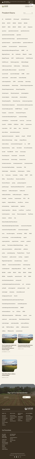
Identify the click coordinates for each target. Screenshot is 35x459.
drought (23, 136)
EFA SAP (29, 136)
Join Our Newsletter (29, 418)
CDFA (14, 81)
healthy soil (4, 190)
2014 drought (16, 19)
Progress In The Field (13, 416)
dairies (15, 128)
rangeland (26, 256)
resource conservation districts (14, 264)
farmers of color (22, 159)
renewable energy (18, 260)
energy (15, 140)
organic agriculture (6, 241)
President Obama (20, 253)
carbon (27, 73)
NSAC (30, 233)
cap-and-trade (5, 73)
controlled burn (5, 120)
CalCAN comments (20, 58)
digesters (17, 136)
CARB (23, 73)
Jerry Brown (20, 202)
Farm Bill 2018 (10, 151)
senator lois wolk (18, 276)
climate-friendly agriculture (7, 108)
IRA (28, 198)
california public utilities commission (9, 69)
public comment (13, 256)
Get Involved (27, 6)
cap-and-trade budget (14, 73)
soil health (4, 288)
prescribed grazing (11, 253)
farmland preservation (17, 163)
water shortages (5, 323)
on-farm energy (5, 237)
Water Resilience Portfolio (24, 319)
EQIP (29, 143)
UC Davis (18, 311)
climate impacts (5, 93)
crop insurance (29, 124)
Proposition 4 (4, 256)
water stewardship (15, 323)
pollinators (26, 249)
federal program (21, 171)
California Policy (20, 416)
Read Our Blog (28, 415)
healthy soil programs (13, 190)
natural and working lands (26, 225)
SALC (24, 268)
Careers (3, 423)
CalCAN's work (5, 62)
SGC (25, 276)
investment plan (18, 198)
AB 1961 (14, 23)
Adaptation (30, 27)
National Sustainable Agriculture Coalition (10, 225)
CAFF (12, 58)
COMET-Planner (18, 108)
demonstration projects (15, 132)
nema (3, 233)
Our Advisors (4, 419)
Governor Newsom (6, 182)
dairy (20, 128)
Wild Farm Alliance (10, 327)
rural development (5, 268)
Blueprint (24, 54)
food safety (15, 175)
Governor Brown (10, 179)
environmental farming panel (16, 143)
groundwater (29, 186)
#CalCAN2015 (8, 19)
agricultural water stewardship (8, 34)
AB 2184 (25, 23)
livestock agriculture (6, 210)
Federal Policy (20, 420)
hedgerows (26, 194)
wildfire (17, 327)
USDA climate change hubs (7, 315)
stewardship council (20, 292)
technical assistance (6, 311)
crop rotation (4, 128)
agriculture (19, 34)
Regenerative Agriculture (7, 260)
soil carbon (28, 284)
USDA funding (18, 315)
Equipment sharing (6, 147)
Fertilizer (28, 171)
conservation (11, 112)
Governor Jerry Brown (20, 179)
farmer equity (23, 151)
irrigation (4, 202)
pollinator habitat (17, 249)
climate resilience (23, 97)
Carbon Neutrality (22, 77)
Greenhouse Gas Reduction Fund (17, 186)
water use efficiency (25, 323)
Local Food (28, 210)
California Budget (24, 62)
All (2, 19)
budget (30, 54)
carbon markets (13, 77)
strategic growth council (7, 295)
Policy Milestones (4, 418)
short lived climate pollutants (7, 280)
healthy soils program (17, 194)
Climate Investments (15, 93)
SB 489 (29, 272)
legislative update (14, 206)
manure (13, 214)
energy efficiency (23, 140)
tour (13, 311)
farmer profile (22, 155)
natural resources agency (23, 229)
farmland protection (29, 163)
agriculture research (6, 42)
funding (21, 175)
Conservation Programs (21, 112)
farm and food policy (28, 147)
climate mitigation (5, 97)
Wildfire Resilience (5, 449)
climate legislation (24, 93)
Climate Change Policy (20, 89)
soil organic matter (21, 288)
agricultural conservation (13, 30)
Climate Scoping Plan (6, 101)
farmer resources (5, 159)
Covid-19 (4, 124)
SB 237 (14, 272)
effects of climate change (7, 140)
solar (28, 288)
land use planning (5, 206)
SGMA (29, 276)
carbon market (5, 77)
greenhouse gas (5, 186)
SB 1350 (3, 272)
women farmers (19, 331)
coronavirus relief (13, 120)
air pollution (4, 46)
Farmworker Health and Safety (8, 167)
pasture (3, 245)
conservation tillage (23, 116)
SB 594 (3, 276)
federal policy (13, 171)
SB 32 (19, 272)
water (30, 315)
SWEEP (22, 307)
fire (2, 175)
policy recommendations (7, 249)
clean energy (28, 81)
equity (13, 147)
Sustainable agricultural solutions (8, 303)
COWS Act (16, 124)
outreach (22, 241)
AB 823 (19, 27)
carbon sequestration (6, 81)
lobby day (14, 210)
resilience (4, 264)
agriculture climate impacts (22, 38)
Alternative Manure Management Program (10, 50)
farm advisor (19, 147)
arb (27, 50)
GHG (31, 175)
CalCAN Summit (29, 58)
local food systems (6, 214)
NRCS (25, 233)
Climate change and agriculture (26, 85)
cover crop (22, 120)
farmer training (14, 159)
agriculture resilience (16, 42)
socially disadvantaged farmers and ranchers (11, 284)
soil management (11, 288)
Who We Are (4, 415)
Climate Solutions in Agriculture (8, 104)
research (26, 260)
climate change (15, 85)
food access (8, 175)
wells (3, 327)
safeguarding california (16, 268)
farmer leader (14, 155)
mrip (15, 218)
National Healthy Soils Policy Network (9, 221)
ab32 (24, 27)
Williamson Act (11, 331)
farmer (16, 151)
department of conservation (7, 136)
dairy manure (25, 128)
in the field (4, 198)
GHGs (3, 179)
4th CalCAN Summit (25, 19)
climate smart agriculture (27, 101)
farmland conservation (6, 163)
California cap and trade (7, 66)
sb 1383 (9, 272)
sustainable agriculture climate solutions (10, 307)
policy (26, 245)
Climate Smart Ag (16, 101)
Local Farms (21, 210)
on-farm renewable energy (16, 237)
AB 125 (3, 23)
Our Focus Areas (12, 415)
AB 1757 (8, 23)
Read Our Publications (29, 416)
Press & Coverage (5, 422)
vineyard (25, 315)
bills (12, 54)
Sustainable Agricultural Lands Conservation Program (13, 299)
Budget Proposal (5, 58)
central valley (20, 81)
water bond (4, 319)
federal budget (5, 171)
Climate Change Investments (8, 89)
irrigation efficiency (12, 202)
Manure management (21, 214)
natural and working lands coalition (9, 229)
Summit (15, 295)
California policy (25, 66)
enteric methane (5, 143)
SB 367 (24, 272)
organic (25, 237)
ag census (4, 30)
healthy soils (22, 190)
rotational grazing (26, 264)
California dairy (17, 66)
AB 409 (14, 27)
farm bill (3, 151)
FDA (25, 167)
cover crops (28, 120)
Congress (4, 112)
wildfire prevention (25, 327)
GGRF (26, 175)
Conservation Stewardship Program (9, 116)
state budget (4, 292)
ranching (20, 256)
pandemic (29, 241)
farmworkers (19, 167)
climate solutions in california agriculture (25, 104)
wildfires (3, 331)
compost (26, 108)
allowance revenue (23, 46)
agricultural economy (25, 30)
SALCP (29, 268)
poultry (3, 253)
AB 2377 (4, 27)
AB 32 (9, 27)
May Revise (30, 214)
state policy (12, 292)
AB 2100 (20, 23)
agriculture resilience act (28, 42)
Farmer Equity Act (5, 155)
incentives (10, 198)
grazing (13, 182)
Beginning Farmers (6, 54)
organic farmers (15, 241)
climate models (14, 97)
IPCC (24, 198)
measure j (4, 218)
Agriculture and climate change (8, 38)
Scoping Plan (10, 276)
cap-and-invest (22, 69)
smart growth (18, 280)
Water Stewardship (5, 442)
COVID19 (10, 124)
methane (10, 218)
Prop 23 (28, 253)
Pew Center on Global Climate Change (15, 245)
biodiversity (18, 54)
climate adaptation (6, 85)
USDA (24, 311)
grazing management (21, 182)
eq (25, 143)
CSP (10, 128)
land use (26, 202)
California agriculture (15, 62)
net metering (19, 233)
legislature (23, 206)
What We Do (4, 416)
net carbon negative (11, 233)
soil (23, 284)
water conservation (13, 319)
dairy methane (5, 132)
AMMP (22, 50)
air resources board (13, 46)
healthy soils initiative (6, 194)
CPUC (22, 124)
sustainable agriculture (22, 303)
